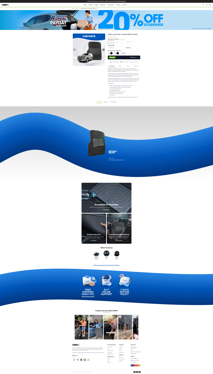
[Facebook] (72, 355)
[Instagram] (76, 355)
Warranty (136, 65)
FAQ (108, 348)
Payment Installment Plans (136, 351)
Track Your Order (110, 350)
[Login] (206, 5)
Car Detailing (102, 4)
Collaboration (121, 352)
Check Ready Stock (122, 39)
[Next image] (104, 50)
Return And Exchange (135, 360)
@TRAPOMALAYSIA (106, 312)
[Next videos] (137, 327)
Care (128, 65)
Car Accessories (111, 4)
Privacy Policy (133, 362)
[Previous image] (74, 50)
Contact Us (109, 352)
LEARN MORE (106, 209)
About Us (109, 362)
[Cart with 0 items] (210, 5)
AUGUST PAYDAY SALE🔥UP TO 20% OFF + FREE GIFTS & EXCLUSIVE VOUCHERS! (106, 1)
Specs (120, 65)
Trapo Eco (77, 8)
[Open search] (203, 5)
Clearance (118, 4)
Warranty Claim (110, 354)
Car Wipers (96, 4)
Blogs (132, 350)
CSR (108, 360)
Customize (123, 53)
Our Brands (124, 4)
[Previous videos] (76, 327)
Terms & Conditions (134, 358)
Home (73, 8)
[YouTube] (74, 355)
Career (120, 350)
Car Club (120, 348)
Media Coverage (133, 353)
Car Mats (85, 4)
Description (112, 65)
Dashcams (90, 4)
